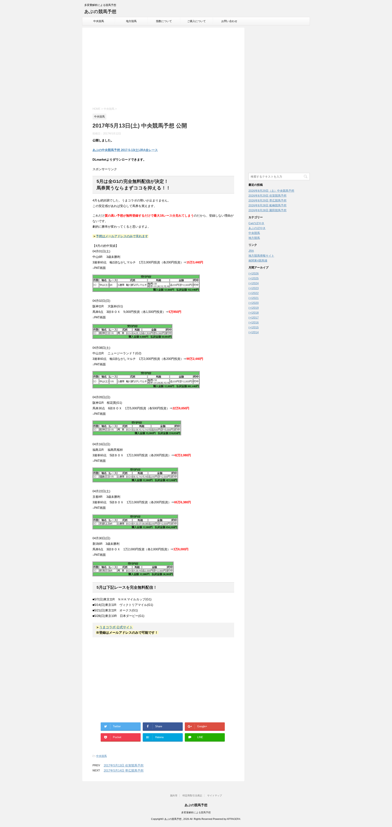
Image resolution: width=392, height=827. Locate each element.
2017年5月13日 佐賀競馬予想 (124, 765)
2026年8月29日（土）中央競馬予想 (271, 190)
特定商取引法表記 (192, 795)
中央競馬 (98, 21)
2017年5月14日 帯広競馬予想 (124, 770)
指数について (164, 21)
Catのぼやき (256, 223)
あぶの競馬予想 (100, 11)
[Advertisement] (163, 67)
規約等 (173, 795)
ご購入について (196, 21)
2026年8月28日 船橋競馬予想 (267, 205)
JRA (251, 250)
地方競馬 (131, 21)
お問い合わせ (229, 21)
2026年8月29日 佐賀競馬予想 (267, 195)
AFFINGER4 (233, 819)
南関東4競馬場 (257, 260)
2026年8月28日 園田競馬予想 (267, 210)
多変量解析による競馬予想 (196, 812)
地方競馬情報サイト (261, 255)
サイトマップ (214, 795)
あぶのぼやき (257, 228)
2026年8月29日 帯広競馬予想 (267, 200)
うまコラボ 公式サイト (116, 627)
